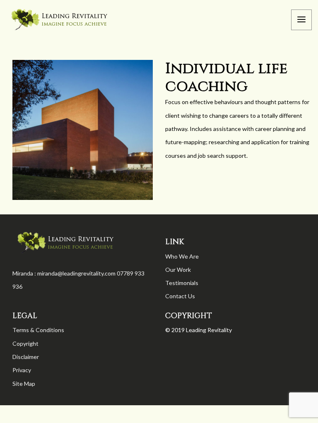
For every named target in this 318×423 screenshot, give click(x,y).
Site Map (23, 383)
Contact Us (180, 295)
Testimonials (181, 282)
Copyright (25, 343)
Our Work (178, 269)
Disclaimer (25, 356)
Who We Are (182, 256)
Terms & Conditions (38, 329)
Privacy (21, 369)
